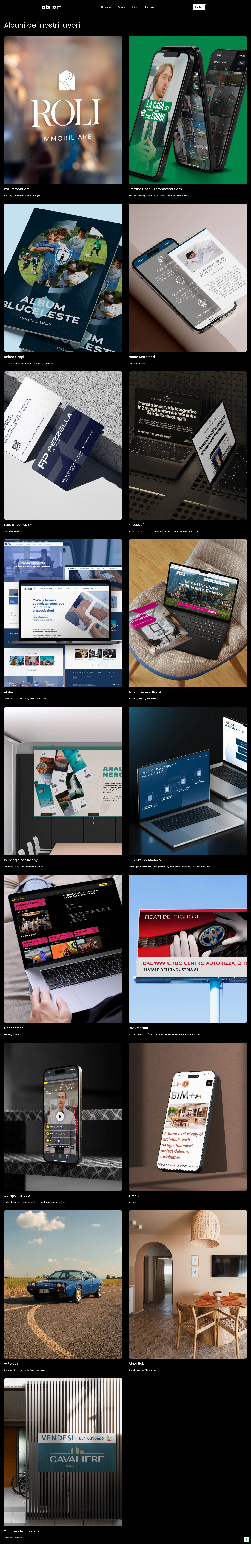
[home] (51, 7)
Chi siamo (106, 7)
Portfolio (149, 7)
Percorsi (122, 7)
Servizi (135, 7)
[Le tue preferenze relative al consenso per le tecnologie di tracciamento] (246, 1539)
